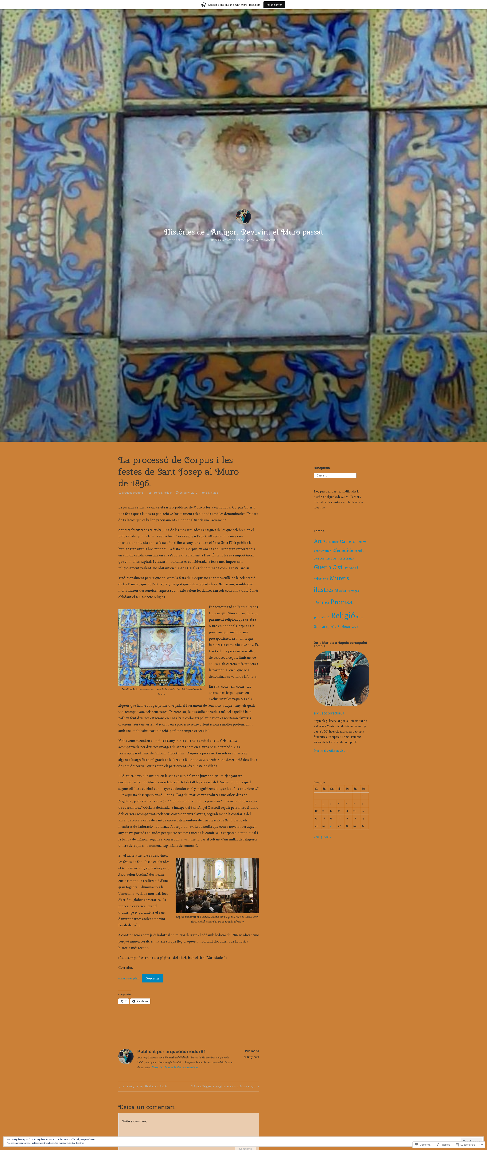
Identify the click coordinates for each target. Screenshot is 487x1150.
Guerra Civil (329, 567)
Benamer (331, 541)
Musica (340, 590)
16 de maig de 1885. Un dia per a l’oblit (142, 1087)
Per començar (274, 4)
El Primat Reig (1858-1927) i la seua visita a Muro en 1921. (223, 1087)
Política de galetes (76, 1142)
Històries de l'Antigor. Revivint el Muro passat (243, 232)
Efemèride (342, 550)
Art (318, 541)
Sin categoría (325, 626)
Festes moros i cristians (334, 558)
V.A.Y (355, 627)
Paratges (353, 591)
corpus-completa (128, 978)
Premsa (157, 492)
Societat (344, 626)
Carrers (347, 541)
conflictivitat (322, 551)
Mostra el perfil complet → (331, 751)
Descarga (152, 978)
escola (359, 550)
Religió (167, 492)
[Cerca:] (335, 475)
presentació (321, 617)
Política (321, 602)
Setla (359, 617)
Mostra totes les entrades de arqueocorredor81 (175, 1067)
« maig (318, 837)
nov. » (327, 837)
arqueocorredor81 (133, 492)
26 (331, 826)
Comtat (361, 542)
